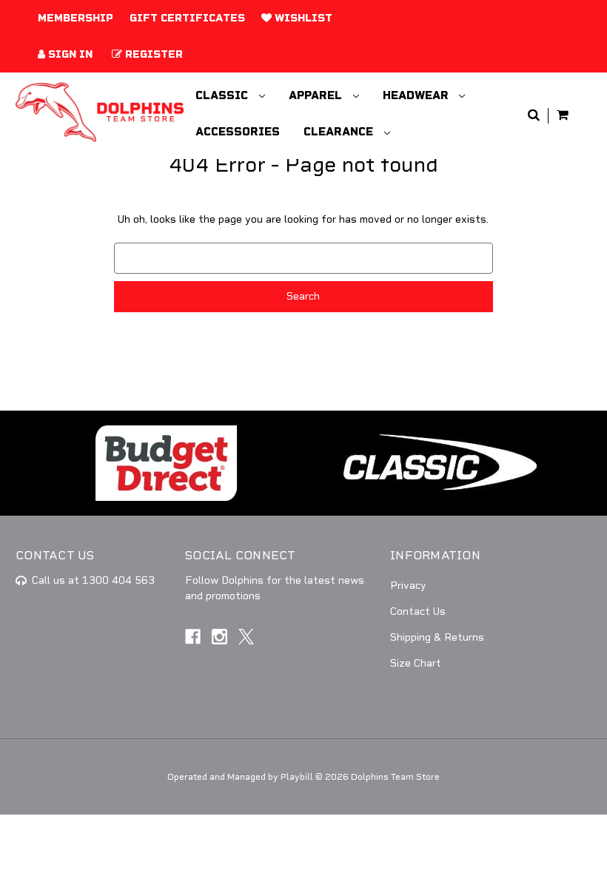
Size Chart (415, 663)
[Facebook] (193, 636)
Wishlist (302, 18)
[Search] (534, 116)
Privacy (408, 585)
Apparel (317, 95)
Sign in (69, 54)
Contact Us (418, 611)
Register (152, 54)
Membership (75, 18)
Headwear (417, 95)
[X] (246, 636)
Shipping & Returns (437, 637)
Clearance (340, 131)
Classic (223, 95)
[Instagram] (219, 636)
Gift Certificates (187, 18)
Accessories (237, 131)
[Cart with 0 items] (563, 116)
